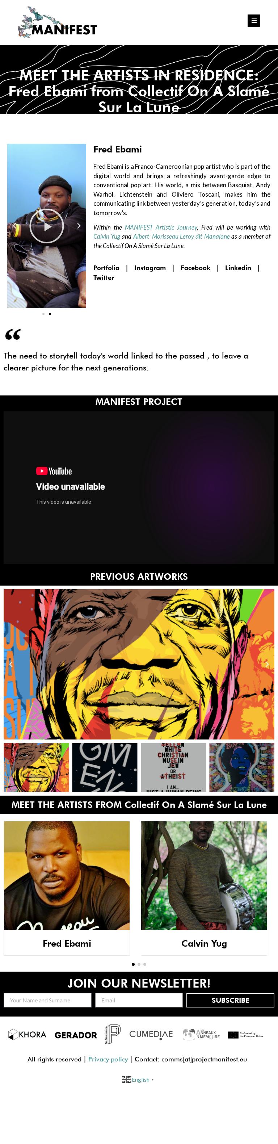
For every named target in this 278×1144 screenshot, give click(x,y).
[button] (43, 314)
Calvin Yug (106, 236)
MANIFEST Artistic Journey (161, 227)
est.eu (238, 1059)
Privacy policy (108, 1059)
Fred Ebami (67, 943)
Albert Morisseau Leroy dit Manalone (181, 236)
